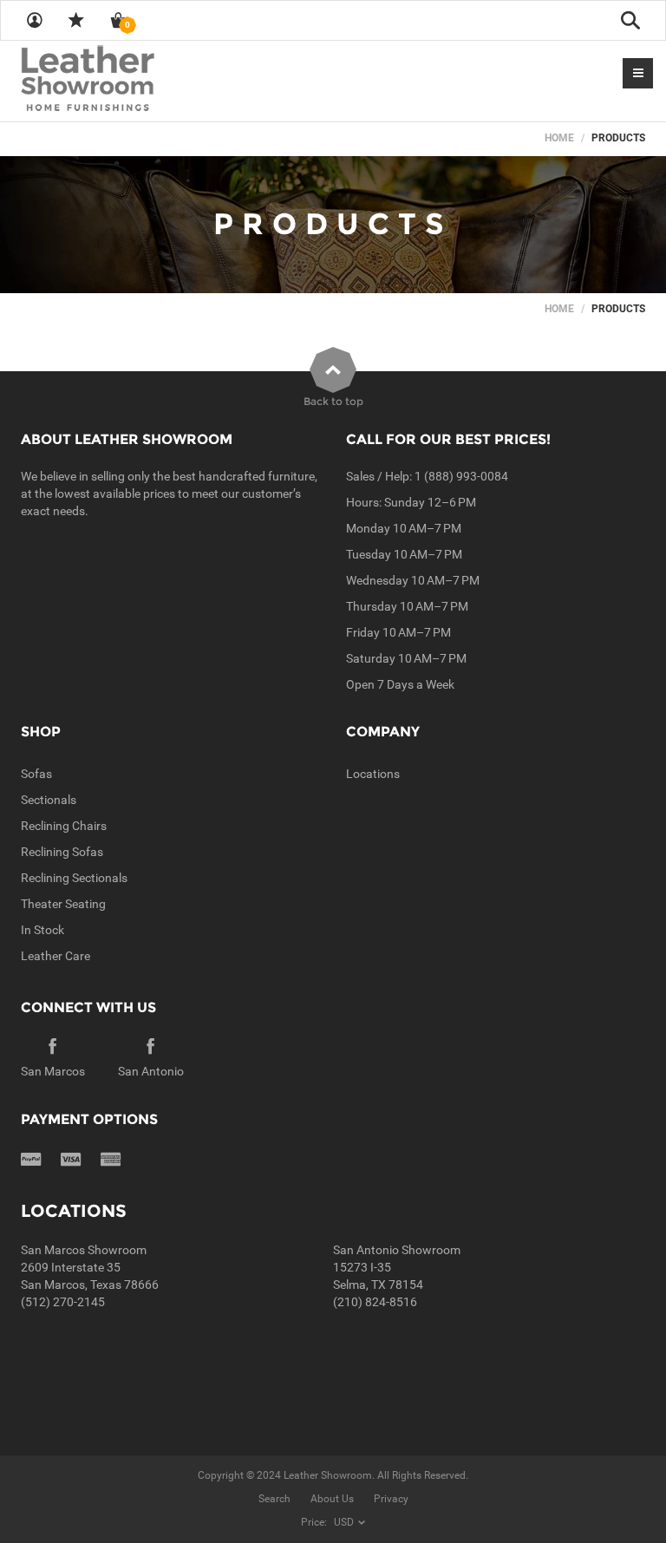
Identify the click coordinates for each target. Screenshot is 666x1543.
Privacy (391, 1499)
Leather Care (55, 956)
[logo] (121, 80)
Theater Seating (63, 904)
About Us (332, 1499)
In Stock (42, 930)
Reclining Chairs (64, 826)
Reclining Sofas (62, 852)
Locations (373, 774)
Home (559, 138)
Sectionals (48, 800)
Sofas (36, 774)
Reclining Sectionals (74, 878)
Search (274, 1499)
